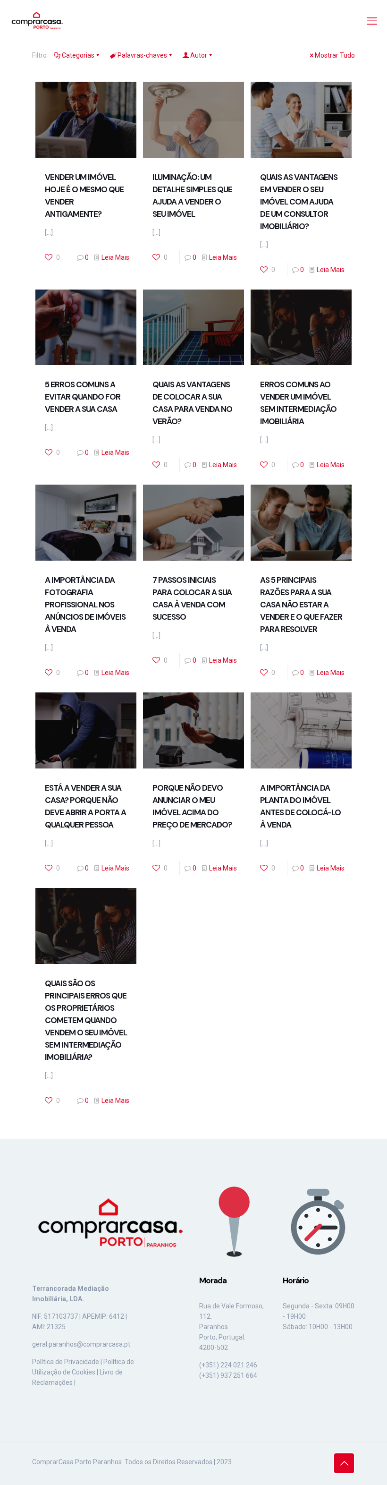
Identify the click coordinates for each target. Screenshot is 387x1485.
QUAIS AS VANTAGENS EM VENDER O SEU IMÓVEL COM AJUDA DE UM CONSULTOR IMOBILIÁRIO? (298, 201)
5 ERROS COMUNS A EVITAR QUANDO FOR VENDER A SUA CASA (82, 396)
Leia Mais (115, 257)
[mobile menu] (372, 21)
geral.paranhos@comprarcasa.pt (81, 1344)
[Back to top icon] (344, 1463)
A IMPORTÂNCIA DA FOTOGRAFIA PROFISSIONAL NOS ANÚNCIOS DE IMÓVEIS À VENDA (85, 604)
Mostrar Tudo (335, 55)
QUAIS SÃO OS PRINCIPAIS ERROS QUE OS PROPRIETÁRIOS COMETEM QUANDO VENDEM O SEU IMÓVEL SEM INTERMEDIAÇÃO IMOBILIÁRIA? (86, 1020)
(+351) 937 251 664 (228, 1375)
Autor (198, 55)
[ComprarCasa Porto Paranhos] (37, 21)
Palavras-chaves (142, 55)
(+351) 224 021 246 (228, 1365)
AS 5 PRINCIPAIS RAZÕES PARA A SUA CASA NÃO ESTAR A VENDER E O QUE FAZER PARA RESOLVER (301, 604)
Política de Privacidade (65, 1362)
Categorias (78, 55)
